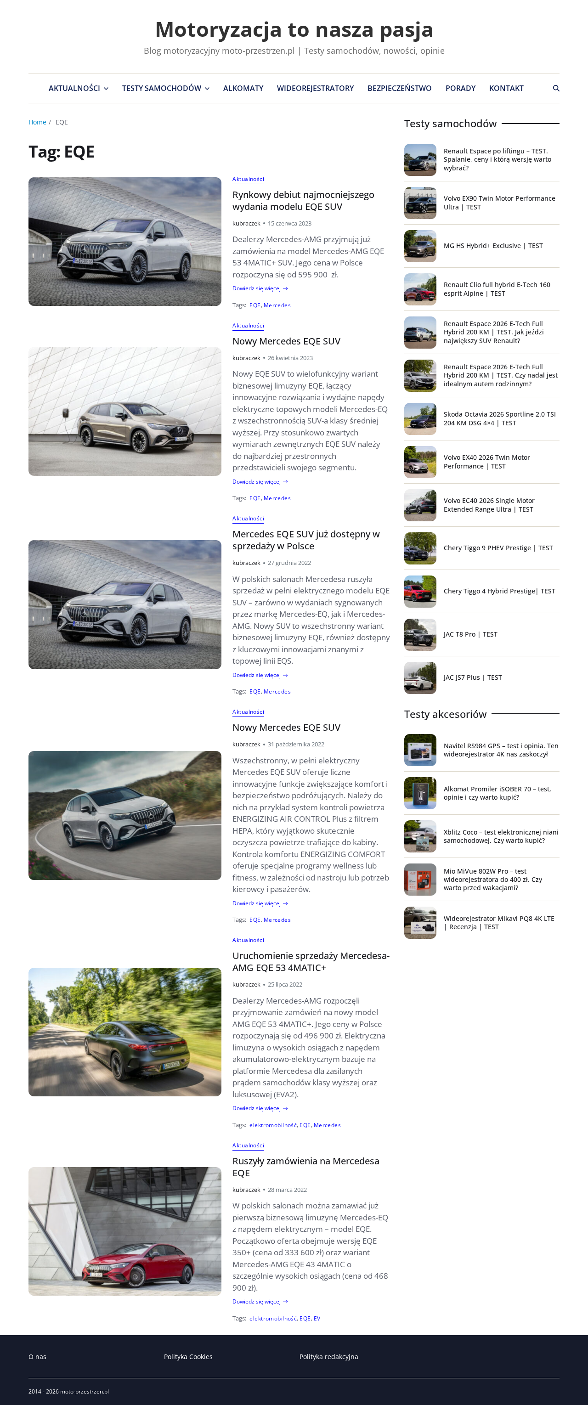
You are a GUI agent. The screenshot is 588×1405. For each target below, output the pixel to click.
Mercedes (277, 305)
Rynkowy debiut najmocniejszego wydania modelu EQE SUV (303, 200)
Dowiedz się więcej (256, 288)
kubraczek (246, 223)
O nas (37, 1356)
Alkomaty (243, 88)
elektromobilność (273, 1125)
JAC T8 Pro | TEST (471, 634)
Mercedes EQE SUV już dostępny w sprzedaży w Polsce (306, 540)
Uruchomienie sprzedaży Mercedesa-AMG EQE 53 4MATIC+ (311, 961)
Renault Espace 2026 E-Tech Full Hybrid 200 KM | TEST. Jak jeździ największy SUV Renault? (494, 331)
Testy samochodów (161, 88)
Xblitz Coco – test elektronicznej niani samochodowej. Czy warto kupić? (501, 836)
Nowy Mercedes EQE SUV (286, 341)
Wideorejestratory (315, 88)
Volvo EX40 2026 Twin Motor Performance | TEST (487, 461)
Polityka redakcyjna (329, 1356)
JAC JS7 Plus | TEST (473, 677)
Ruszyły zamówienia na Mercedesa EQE (305, 1167)
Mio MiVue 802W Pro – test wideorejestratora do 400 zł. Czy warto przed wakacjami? (493, 879)
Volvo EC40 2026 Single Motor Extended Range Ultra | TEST (489, 504)
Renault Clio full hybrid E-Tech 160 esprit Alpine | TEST (497, 288)
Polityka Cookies (188, 1356)
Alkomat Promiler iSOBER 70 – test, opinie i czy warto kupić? (497, 792)
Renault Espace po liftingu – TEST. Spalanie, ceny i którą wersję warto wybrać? (497, 159)
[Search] (556, 88)
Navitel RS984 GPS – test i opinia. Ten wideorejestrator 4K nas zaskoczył (501, 749)
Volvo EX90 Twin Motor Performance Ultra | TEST (499, 202)
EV (317, 1318)
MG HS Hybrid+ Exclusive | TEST (493, 245)
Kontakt (506, 88)
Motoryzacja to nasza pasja (294, 28)
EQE (254, 305)
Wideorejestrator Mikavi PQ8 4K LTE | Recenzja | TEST (499, 922)
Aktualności (74, 88)
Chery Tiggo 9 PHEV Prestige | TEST (498, 547)
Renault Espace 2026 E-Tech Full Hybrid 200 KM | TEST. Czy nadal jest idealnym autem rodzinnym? (501, 375)
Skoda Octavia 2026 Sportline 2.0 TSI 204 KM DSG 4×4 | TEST (500, 418)
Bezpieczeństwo (400, 88)
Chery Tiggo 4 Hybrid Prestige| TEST (499, 591)
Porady (460, 88)
